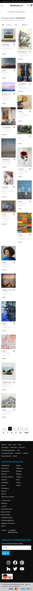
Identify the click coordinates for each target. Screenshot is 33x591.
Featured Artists (6, 512)
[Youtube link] (23, 571)
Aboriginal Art (5, 465)
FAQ (18, 450)
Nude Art (4, 479)
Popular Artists (5, 514)
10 (20, 433)
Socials (15, 456)
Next (26, 433)
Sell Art (3, 526)
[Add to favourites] (14, 44)
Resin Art (4, 491)
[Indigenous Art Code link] (16, 576)
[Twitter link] (16, 571)
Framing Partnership (7, 453)
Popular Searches (6, 456)
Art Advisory (5, 447)
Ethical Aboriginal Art (7, 520)
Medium (24, 25)
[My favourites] (28, 5)
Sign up (6, 553)
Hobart (18, 485)
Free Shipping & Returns (8, 450)
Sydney (18, 465)
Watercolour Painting (7, 497)
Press (14, 444)
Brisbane (18, 474)
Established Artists (6, 509)
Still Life (3, 494)
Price (8, 25)
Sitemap (25, 453)
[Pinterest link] (23, 565)
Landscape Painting (7, 477)
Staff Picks (4, 503)
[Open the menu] (2, 6)
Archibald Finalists (6, 517)
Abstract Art (5, 468)
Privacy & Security (14, 586)
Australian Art (5, 471)
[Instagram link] (9, 565)
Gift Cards (22, 447)
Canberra (19, 477)
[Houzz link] (9, 571)
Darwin (18, 482)
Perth (18, 479)
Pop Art (3, 485)
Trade (19, 444)
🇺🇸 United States (13, 532)
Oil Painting (4, 482)
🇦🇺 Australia (11, 530)
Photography (5, 488)
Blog (10, 444)
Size (16, 25)
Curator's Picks (5, 500)
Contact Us (18, 453)
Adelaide (18, 471)
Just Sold (4, 506)
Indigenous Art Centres (8, 523)
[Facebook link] (16, 565)
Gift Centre (13, 447)
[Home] (16, 5)
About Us (4, 444)
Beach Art (4, 474)
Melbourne (19, 468)
